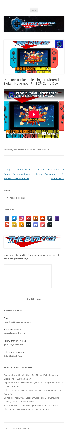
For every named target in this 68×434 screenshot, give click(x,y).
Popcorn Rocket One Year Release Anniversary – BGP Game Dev (50, 174)
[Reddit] (42, 218)
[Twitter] (14, 218)
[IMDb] (14, 224)
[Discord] (35, 224)
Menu (34, 10)
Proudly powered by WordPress (17, 428)
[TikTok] (49, 224)
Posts (29, 149)
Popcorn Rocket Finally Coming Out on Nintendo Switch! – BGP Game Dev (17, 174)
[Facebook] (7, 218)
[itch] (42, 224)
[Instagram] (21, 218)
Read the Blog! (34, 299)
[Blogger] (35, 218)
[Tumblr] (49, 218)
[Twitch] (56, 218)
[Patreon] (7, 224)
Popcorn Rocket (17, 197)
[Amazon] (21, 224)
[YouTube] (28, 218)
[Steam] (28, 224)
